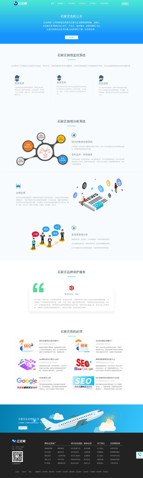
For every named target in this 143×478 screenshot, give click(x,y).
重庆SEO (72, 472)
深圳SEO (99, 472)
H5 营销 (47, 463)
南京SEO (51, 472)
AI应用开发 (114, 448)
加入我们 (100, 456)
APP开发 (61, 459)
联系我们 (100, 463)
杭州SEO (45, 472)
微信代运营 (75, 463)
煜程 (30, 472)
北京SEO (79, 472)
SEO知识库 (75, 452)
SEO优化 (71, 3)
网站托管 (48, 456)
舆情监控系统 (115, 459)
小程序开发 (61, 456)
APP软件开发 (115, 456)
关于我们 (93, 3)
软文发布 (87, 459)
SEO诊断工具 (75, 448)
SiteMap (105, 472)
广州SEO (92, 472)
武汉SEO (65, 472)
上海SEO (85, 472)
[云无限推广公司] (19, 442)
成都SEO (38, 472)
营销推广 (61, 3)
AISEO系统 (104, 3)
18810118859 (19, 447)
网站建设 (61, 448)
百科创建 (87, 448)
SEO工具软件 (75, 456)
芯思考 (24, 472)
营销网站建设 (115, 452)
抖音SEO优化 (75, 459)
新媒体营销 (48, 448)
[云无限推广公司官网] (20, 3)
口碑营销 (87, 452)
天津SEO (58, 472)
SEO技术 (82, 3)
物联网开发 (61, 463)
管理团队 (100, 452)
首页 (52, 3)
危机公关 (48, 459)
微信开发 (61, 452)
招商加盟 (100, 459)
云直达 (17, 472)
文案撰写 (87, 456)
